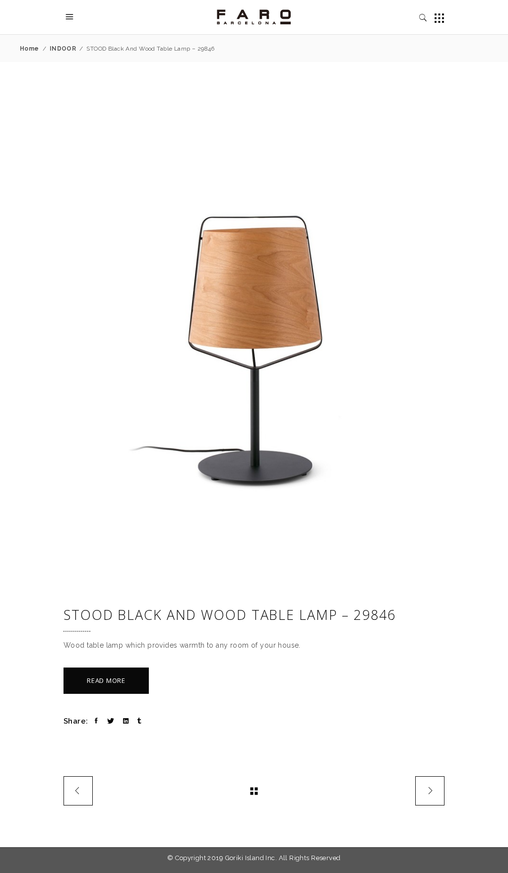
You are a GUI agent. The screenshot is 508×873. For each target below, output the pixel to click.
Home (29, 48)
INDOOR (63, 48)
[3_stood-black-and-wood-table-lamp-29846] (254, 337)
